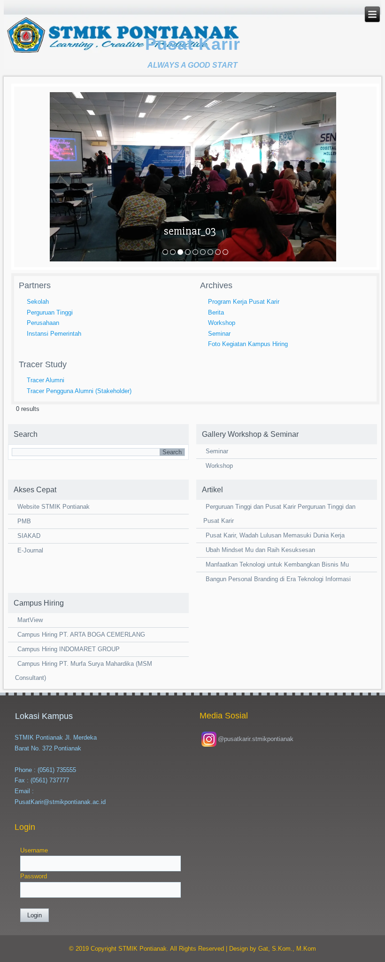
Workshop (221, 322)
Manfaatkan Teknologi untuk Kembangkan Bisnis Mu (277, 564)
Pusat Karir (192, 44)
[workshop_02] (203, 252)
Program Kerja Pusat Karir (243, 301)
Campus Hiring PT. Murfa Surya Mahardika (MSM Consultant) (83, 670)
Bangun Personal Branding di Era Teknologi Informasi (278, 579)
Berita (216, 312)
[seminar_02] (173, 252)
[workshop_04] (218, 252)
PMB (24, 521)
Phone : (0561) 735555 (45, 769)
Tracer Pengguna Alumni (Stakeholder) (79, 390)
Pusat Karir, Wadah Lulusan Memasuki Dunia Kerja (275, 535)
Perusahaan (43, 322)
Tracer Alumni (45, 380)
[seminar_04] (188, 252)
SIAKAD (28, 535)
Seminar (219, 333)
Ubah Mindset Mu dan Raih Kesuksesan (260, 549)
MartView (30, 619)
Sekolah (38, 301)
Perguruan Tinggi (50, 312)
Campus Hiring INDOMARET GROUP (68, 649)
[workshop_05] (225, 252)
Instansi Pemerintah (54, 333)
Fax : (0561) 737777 (42, 780)
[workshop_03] (210, 252)
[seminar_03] (180, 252)
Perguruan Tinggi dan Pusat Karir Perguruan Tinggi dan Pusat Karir (279, 513)
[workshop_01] (195, 252)
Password (33, 876)
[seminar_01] (165, 252)
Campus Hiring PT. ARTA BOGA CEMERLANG (81, 634)
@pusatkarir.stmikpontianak (255, 738)
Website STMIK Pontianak (53, 506)
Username (34, 850)
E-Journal (30, 550)
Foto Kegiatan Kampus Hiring (248, 343)
